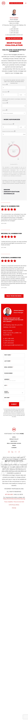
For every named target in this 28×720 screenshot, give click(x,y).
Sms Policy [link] (14, 441)
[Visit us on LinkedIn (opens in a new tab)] (12, 451)
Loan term (4, 110)
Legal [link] (14, 437)
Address (6, 379)
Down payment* (5, 91)
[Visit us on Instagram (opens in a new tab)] (8, 451)
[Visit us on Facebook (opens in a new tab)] (19, 451)
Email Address (8, 367)
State (6, 391)
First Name (7, 354)
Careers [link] (14, 447)
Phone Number (8, 373)
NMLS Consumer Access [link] (14, 443)
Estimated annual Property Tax (7, 124)
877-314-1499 (9, 494)
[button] (25, 3)
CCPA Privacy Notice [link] (14, 504)
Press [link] (14, 445)
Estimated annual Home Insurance (8, 131)
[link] (3, 3)
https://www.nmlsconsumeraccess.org (14, 498)
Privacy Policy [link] (14, 439)
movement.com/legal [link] (8, 475)
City (5, 385)
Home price (4, 84)
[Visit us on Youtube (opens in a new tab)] (15, 451)
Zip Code (6, 397)
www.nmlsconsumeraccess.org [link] (10, 471)
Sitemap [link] (14, 507)
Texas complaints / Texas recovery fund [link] (14, 501)
